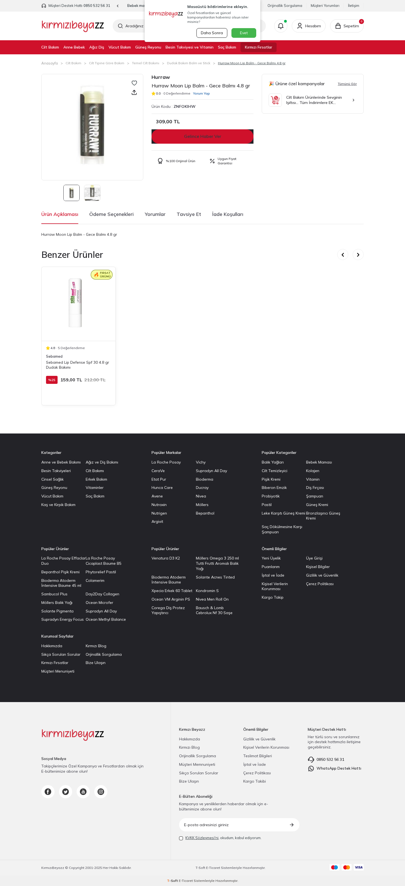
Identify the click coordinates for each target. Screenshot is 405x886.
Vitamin (313, 479)
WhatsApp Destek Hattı (339, 768)
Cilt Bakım (50, 47)
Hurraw (161, 77)
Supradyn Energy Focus (62, 619)
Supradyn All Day (211, 470)
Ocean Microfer (99, 602)
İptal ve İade (273, 575)
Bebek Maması (319, 462)
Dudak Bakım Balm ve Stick (188, 63)
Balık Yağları (273, 462)
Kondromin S (207, 590)
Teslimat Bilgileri (257, 755)
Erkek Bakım (96, 479)
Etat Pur (159, 479)
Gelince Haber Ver (202, 136)
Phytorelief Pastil (101, 571)
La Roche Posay (166, 462)
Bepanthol (205, 513)
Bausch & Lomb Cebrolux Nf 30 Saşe (214, 610)
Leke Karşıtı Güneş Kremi (283, 513)
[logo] (72, 26)
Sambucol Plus (54, 593)
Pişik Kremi (271, 479)
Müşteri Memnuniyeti (197, 764)
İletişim (353, 5)
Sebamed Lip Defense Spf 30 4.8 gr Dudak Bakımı (77, 365)
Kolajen (312, 470)
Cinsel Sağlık (52, 479)
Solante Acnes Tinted (215, 577)
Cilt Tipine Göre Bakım (106, 63)
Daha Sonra (212, 32)
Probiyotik (271, 496)
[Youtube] (83, 791)
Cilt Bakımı (95, 470)
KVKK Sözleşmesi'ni (201, 838)
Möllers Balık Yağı (56, 602)
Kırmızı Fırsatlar (258, 47)
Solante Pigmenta (57, 611)
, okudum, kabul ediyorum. (223, 838)
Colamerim (95, 580)
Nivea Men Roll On (212, 599)
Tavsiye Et (189, 214)
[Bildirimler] (280, 26)
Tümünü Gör (347, 84)
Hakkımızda (51, 645)
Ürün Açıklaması (59, 214)
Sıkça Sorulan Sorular (60, 654)
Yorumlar (155, 214)
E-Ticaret (213, 868)
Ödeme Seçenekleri (111, 214)
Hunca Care (162, 487)
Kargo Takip (273, 597)
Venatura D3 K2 (166, 558)
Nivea (201, 496)
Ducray (202, 487)
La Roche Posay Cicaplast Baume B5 (103, 561)
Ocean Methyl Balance (106, 619)
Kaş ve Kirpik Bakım (58, 504)
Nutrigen (159, 513)
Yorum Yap (201, 93)
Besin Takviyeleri (56, 470)
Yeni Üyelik (271, 558)
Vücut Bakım (120, 47)
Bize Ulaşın (96, 662)
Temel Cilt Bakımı (145, 63)
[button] (118, 6)
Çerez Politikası (320, 583)
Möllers (202, 504)
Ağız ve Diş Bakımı (102, 462)
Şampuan (314, 496)
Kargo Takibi (254, 781)
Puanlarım (271, 566)
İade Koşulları (227, 214)
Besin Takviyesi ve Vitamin (190, 47)
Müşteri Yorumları (325, 5)
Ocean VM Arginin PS (171, 599)
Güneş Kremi (317, 504)
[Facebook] (48, 791)
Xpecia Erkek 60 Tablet (172, 590)
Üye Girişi (314, 558)
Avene (157, 496)
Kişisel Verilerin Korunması (275, 586)
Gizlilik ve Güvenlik (322, 575)
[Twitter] (65, 791)
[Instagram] (100, 791)
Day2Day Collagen (102, 593)
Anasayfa (49, 63)
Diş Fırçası (315, 487)
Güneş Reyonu (148, 47)
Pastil (267, 504)
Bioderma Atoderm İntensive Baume (169, 580)
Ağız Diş (96, 47)
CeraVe (158, 470)
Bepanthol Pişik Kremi (60, 571)
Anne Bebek (74, 47)
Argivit (157, 521)
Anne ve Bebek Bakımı (61, 462)
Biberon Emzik (274, 487)
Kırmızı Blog (96, 645)
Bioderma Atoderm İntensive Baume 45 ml (61, 583)
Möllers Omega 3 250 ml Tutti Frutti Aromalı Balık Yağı (217, 563)
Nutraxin (159, 504)
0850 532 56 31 (96, 5)
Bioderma (204, 479)
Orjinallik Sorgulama (104, 654)
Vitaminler (95, 487)
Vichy (201, 462)
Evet (244, 32)
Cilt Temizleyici (274, 470)
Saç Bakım (227, 47)
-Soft (201, 868)
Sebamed (54, 356)
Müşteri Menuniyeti (57, 671)
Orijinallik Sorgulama (285, 5)
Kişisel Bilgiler (318, 566)
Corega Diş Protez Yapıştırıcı (168, 610)
